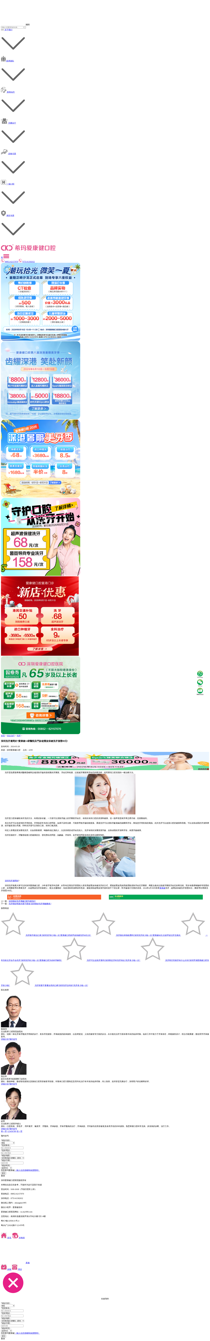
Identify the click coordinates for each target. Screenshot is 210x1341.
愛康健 (162, 888)
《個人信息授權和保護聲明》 (27, 1170)
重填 (3, 1176)
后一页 (19, 1131)
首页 (3, 736)
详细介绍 (5, 1039)
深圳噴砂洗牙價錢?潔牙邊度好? (22, 901)
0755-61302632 (28, 262)
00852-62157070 (11, 262)
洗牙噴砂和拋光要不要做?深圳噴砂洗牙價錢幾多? (30, 904)
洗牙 (19, 736)
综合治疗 (11, 736)
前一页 (4, 1131)
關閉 (28, 25)
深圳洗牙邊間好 (11, 881)
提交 (3, 1173)
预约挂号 (13, 1039)
